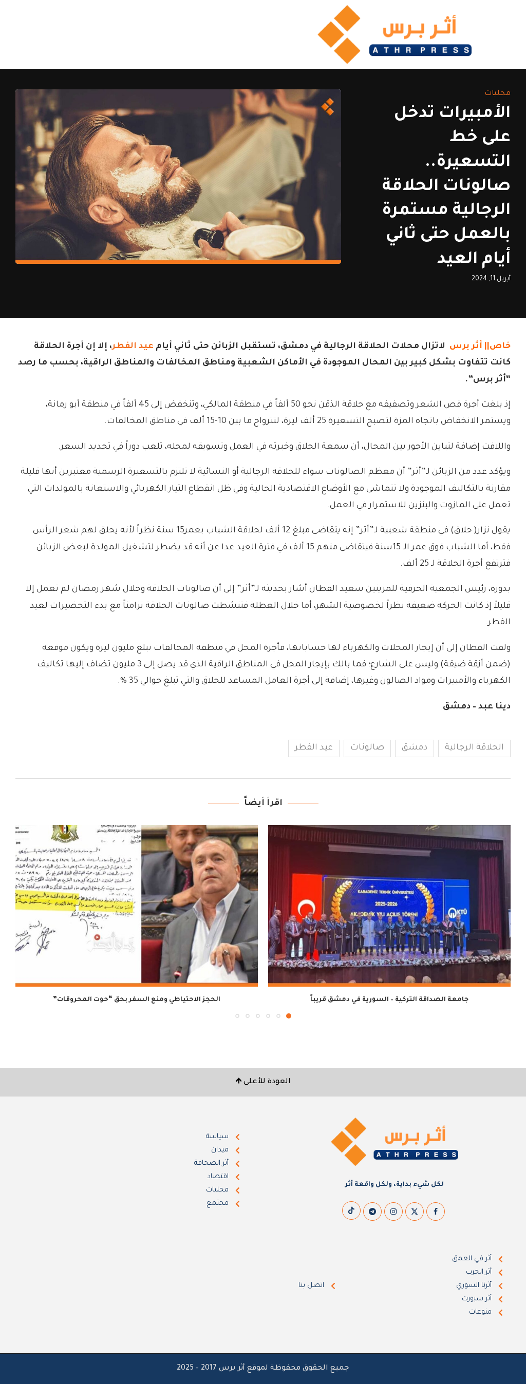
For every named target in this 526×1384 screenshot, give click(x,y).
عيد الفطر (133, 346)
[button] (29, 921)
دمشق (414, 748)
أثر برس (465, 346)
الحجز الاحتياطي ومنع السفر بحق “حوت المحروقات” (136, 1000)
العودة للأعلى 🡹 (263, 1082)
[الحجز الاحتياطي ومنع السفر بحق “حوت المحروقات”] (136, 906)
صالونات (367, 748)
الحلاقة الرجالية (474, 748)
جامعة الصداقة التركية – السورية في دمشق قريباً (389, 1000)
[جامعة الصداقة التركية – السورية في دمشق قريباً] (389, 906)
